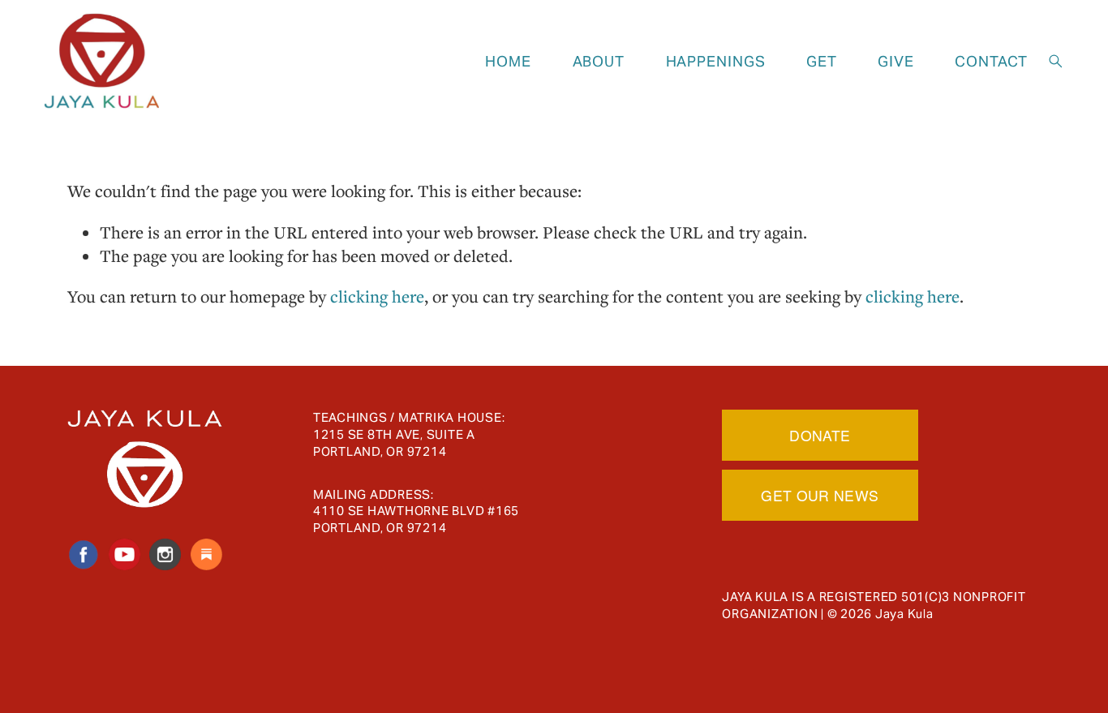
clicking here (377, 296)
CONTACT (991, 61)
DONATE (819, 435)
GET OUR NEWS (819, 495)
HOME (508, 61)
